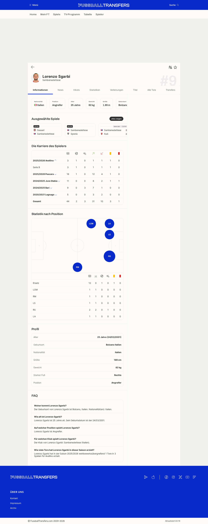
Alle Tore (151, 90)
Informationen (40, 90)
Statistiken (95, 90)
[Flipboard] (194, 477)
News (60, 90)
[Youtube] (187, 477)
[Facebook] (166, 477)
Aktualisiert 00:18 (172, 521)
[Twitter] (180, 477)
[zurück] (33, 67)
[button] (34, 4)
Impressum (15, 503)
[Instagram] (173, 477)
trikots (76, 90)
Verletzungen (116, 90)
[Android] (146, 477)
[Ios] (153, 477)
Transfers (170, 90)
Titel (135, 90)
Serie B (36, 167)
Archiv (13, 508)
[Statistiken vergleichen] (170, 67)
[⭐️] (175, 67)
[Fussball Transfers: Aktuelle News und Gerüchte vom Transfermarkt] (103, 5)
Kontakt (14, 498)
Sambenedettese (51, 80)
